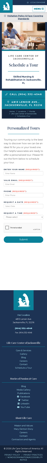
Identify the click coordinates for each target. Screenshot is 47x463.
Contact (24, 364)
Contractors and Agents (23, 439)
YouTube (25, 407)
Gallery (23, 354)
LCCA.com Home (37, 2)
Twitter (25, 400)
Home (12, 111)
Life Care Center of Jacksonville (24, 114)
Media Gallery (23, 390)
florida (32, 111)
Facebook (25, 397)
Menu (39, 9)
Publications (23, 393)
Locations (22, 111)
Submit (23, 239)
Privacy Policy (12, 455)
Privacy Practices (33, 455)
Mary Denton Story (23, 429)
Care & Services (23, 350)
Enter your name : (22, 169)
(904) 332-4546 (23, 328)
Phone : (15, 191)
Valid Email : (18, 180)
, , (23, 104)
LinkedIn (24, 403)
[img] (6, 94)
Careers (23, 361)
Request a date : (21, 202)
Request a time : (21, 213)
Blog (23, 357)
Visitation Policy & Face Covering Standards (25, 17)
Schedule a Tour (23, 116)
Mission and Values (23, 425)
